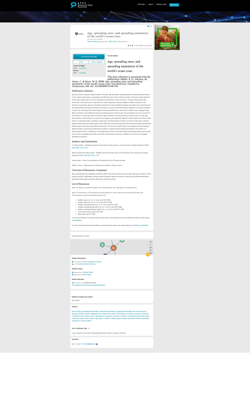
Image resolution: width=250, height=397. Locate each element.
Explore (141, 4)
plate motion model (87, 318)
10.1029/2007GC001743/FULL (85, 264)
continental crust (77, 316)
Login (74, 333)
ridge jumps (99, 318)
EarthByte (78, 220)
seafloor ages (116, 318)
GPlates (137, 225)
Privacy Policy (11, 374)
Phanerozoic (121, 314)
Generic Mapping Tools (93, 314)
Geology (75, 314)
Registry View (11, 368)
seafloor (107, 318)
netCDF (123, 316)
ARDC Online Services (13, 365)
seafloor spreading (128, 318)
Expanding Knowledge (91, 311)
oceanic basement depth (136, 316)
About (151, 4)
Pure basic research (133, 314)
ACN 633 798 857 (6, 379)
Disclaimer (9, 361)
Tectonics (145, 314)
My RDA (9, 356)
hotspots (109, 316)
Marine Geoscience (109, 314)
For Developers (11, 363)
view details (82, 68)
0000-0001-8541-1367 (92, 155)
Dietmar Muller (97, 41)
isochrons (116, 316)
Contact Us (9, 358)
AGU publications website (92, 262)
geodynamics (100, 316)
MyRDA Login (161, 4)
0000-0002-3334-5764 (80, 148)
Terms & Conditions (12, 371)
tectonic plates (86, 321)
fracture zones (89, 316)
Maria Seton (118, 41)
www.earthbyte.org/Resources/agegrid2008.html (88, 285)
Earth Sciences (77, 311)
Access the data (90, 57)
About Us (9, 354)
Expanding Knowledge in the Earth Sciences (131, 311)
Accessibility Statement (14, 376)
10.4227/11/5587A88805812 (85, 344)
